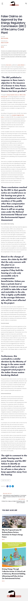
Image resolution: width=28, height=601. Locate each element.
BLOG (2, 47)
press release (21, 65)
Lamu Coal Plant (5, 480)
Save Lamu (8, 65)
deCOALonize (4, 38)
